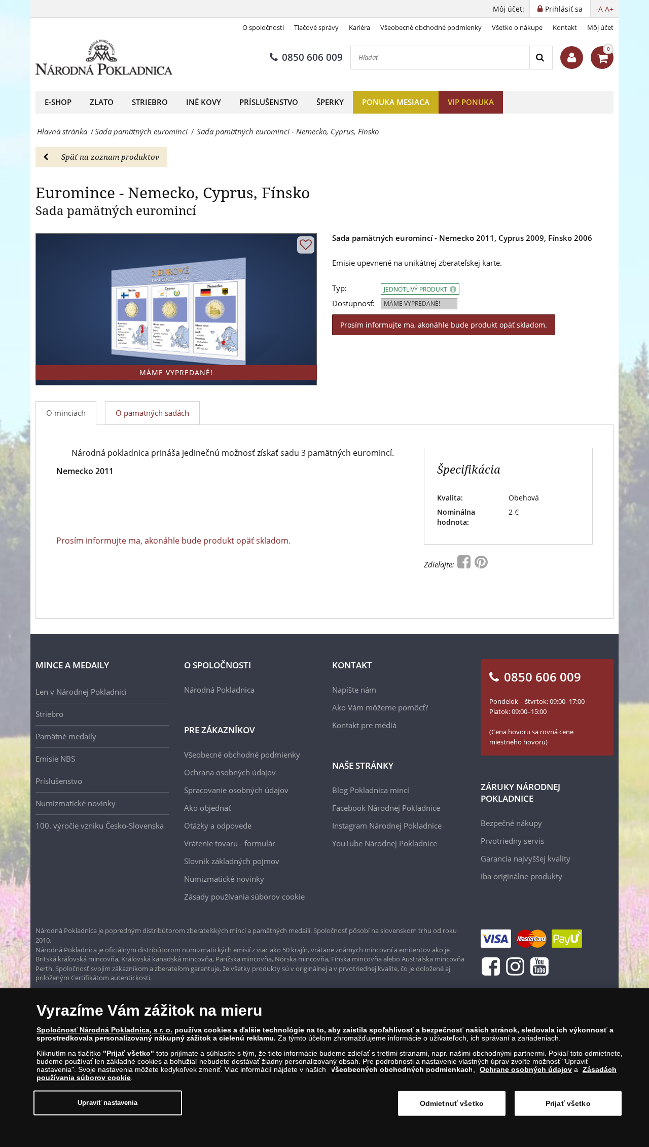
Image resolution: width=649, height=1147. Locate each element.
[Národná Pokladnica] (103, 57)
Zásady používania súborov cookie (244, 896)
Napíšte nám (354, 690)
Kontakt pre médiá (364, 725)
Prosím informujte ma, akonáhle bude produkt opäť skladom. (443, 325)
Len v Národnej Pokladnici (81, 692)
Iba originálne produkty (521, 876)
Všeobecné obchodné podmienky (431, 27)
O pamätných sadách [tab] (152, 413)
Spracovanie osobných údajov (236, 790)
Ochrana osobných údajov (230, 772)
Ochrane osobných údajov (526, 1069)
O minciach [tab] (66, 413)
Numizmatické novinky (75, 803)
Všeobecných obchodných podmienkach (402, 1069)
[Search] (540, 57)
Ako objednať (207, 808)
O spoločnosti (263, 27)
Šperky (330, 102)
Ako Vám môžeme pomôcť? (380, 707)
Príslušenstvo (268, 102)
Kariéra (359, 27)
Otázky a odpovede (217, 825)
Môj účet (600, 27)
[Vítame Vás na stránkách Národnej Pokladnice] (571, 57)
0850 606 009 (312, 57)
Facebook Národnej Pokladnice (386, 808)
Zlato (102, 102)
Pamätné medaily (65, 736)
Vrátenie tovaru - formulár (229, 843)
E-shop (58, 102)
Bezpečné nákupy (511, 823)
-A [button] (599, 9)
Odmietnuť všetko (452, 1103)
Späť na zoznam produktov (110, 157)
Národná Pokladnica (219, 690)
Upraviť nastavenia (107, 1102)
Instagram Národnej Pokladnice (387, 825)
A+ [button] (609, 9)
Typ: (339, 288)
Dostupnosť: (353, 303)
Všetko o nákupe (517, 27)
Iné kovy (203, 102)
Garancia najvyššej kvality (525, 858)
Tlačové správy (316, 27)
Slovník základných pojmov (231, 861)
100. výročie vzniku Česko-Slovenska (99, 825)
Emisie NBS (55, 759)
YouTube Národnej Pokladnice (384, 843)
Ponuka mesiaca (395, 102)
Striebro (150, 102)
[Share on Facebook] (465, 564)
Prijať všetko (568, 1103)
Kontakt (565, 27)
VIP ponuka (471, 102)
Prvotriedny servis (512, 841)
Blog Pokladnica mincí (370, 790)
